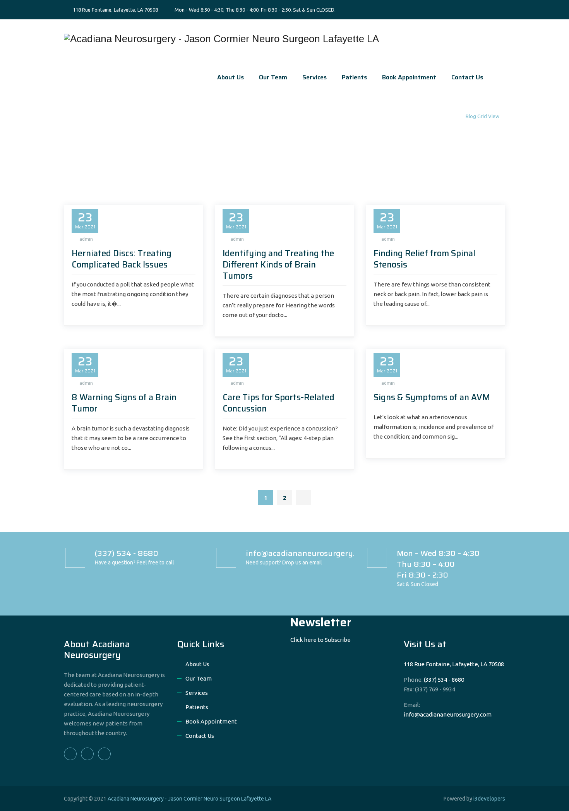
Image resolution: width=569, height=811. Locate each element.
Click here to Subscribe (320, 639)
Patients (354, 77)
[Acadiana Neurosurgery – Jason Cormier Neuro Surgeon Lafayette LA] (221, 38)
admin (86, 239)
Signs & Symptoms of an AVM (432, 397)
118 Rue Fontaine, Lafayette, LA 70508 (115, 9)
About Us (230, 77)
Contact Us (467, 77)
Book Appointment (409, 77)
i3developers (489, 799)
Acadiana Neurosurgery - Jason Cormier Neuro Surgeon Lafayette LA (189, 799)
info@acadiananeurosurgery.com (448, 714)
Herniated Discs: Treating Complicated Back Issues (121, 259)
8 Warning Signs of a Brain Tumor (124, 403)
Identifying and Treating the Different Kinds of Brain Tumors (278, 265)
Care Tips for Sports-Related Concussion (278, 403)
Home (452, 116)
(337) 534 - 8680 (444, 679)
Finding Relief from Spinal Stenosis (424, 259)
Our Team (273, 77)
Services (314, 77)
